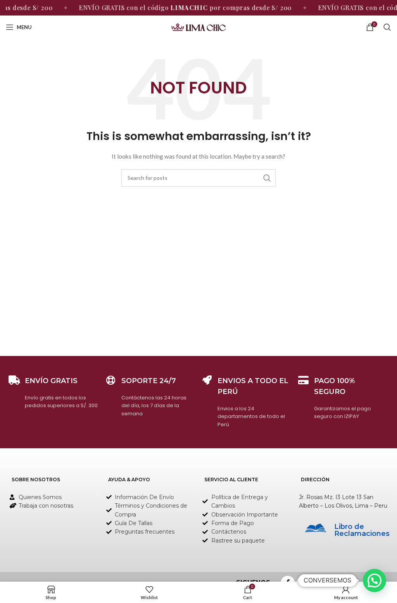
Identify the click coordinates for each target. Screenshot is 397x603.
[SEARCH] (267, 178)
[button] (374, 580)
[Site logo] (198, 26)
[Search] (387, 27)
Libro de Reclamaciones (362, 530)
